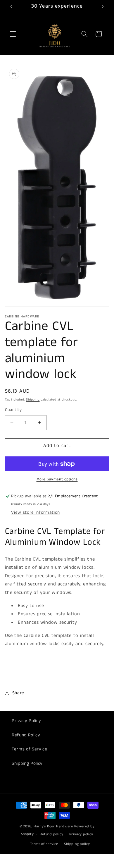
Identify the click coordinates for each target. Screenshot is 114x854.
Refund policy (51, 834)
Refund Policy (26, 735)
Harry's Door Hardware (53, 826)
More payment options (57, 479)
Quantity (13, 410)
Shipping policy (77, 843)
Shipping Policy (27, 763)
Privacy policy (81, 834)
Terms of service (44, 843)
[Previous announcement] (11, 6)
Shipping (32, 399)
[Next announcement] (102, 6)
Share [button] (18, 693)
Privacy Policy (26, 721)
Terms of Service (29, 749)
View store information (35, 512)
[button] (13, 34)
